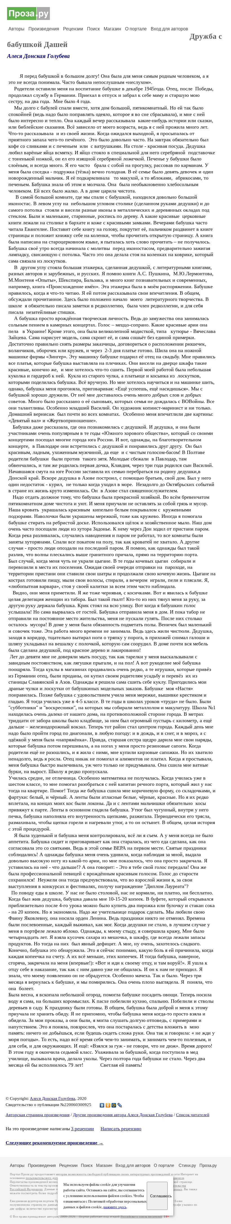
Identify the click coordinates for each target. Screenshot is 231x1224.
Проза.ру (208, 1165)
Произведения (43, 28)
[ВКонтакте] (102, 1105)
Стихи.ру (187, 1165)
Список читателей (192, 1115)
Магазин (112, 28)
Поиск (93, 28)
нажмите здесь (114, 1207)
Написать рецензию (121, 1128)
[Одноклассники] (108, 1105)
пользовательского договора (45, 1178)
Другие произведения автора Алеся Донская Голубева (123, 1115)
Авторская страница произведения (38, 1115)
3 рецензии (82, 1128)
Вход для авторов (169, 28)
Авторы (16, 28)
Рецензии (73, 28)
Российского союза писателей (141, 1216)
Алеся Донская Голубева (38, 56)
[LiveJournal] (120, 1105)
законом (178, 1178)
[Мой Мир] (114, 1105)
